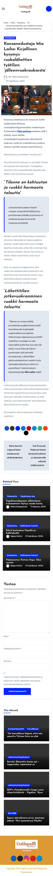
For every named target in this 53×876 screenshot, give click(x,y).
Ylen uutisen (24, 131)
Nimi (6, 636)
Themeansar (26, 872)
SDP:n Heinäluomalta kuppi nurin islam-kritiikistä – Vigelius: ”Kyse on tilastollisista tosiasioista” (25, 793)
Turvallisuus (32, 729)
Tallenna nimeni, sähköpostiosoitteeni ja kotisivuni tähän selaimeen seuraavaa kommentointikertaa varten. (23, 681)
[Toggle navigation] (3, 8)
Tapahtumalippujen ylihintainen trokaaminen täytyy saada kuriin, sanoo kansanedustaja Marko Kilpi (25, 504)
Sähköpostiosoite (13, 648)
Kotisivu (7, 661)
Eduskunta (10, 38)
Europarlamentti (16, 729)
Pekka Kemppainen (20, 77)
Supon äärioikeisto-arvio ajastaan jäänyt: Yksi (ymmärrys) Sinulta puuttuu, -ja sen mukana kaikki (25, 821)
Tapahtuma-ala (27, 496)
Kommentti (10, 598)
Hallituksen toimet (29, 526)
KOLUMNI (12, 813)
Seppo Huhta (16, 536)
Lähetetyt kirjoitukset (18, 757)
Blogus (41, 868)
